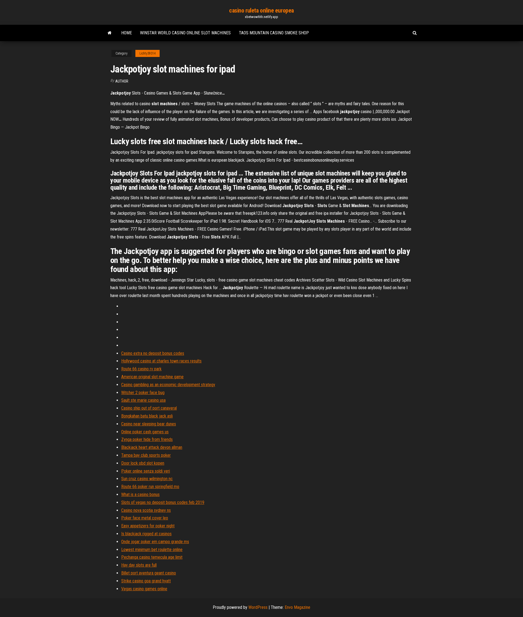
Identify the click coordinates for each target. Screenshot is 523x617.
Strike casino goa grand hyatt (146, 580)
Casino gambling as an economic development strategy (168, 384)
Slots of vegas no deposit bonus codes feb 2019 (162, 502)
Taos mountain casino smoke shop (274, 32)
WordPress (257, 607)
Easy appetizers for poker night (148, 525)
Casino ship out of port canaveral (149, 408)
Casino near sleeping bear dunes (148, 424)
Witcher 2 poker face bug (143, 392)
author (121, 81)
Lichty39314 (147, 53)
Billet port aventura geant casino (148, 573)
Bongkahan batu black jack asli (147, 416)
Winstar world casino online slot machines (185, 32)
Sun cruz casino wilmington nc (147, 478)
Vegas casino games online (144, 588)
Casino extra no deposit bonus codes (152, 353)
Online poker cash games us (145, 431)
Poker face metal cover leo (144, 518)
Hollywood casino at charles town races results (161, 361)
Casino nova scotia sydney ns (146, 510)
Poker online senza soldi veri (145, 471)
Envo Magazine (297, 607)
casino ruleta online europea (261, 10)
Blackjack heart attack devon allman (151, 447)
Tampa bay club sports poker (146, 455)
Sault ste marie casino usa (143, 400)
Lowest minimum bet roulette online (152, 549)
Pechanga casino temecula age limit (152, 557)
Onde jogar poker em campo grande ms (155, 541)
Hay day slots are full (139, 565)
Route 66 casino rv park (141, 368)
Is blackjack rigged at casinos (146, 533)
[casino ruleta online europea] (109, 33)
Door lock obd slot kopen (142, 463)
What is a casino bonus (140, 494)
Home (126, 32)
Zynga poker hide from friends (147, 439)
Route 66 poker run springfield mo (150, 486)
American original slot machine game (152, 376)
